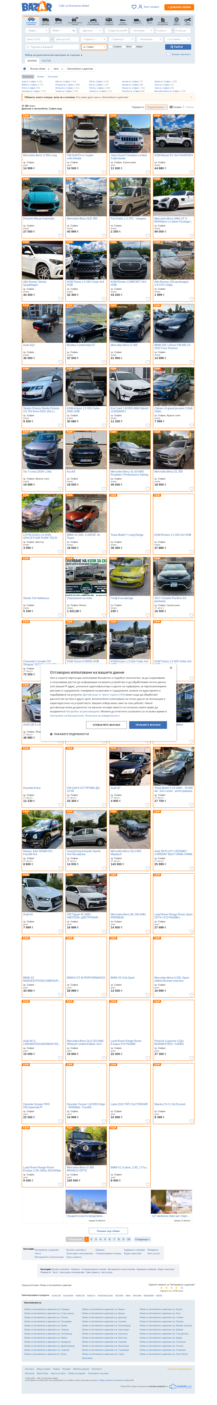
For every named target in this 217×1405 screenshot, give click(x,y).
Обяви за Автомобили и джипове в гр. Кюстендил (105, 1330)
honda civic (80, 1295)
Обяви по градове (76, 1373)
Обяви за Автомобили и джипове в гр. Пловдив (46, 1309)
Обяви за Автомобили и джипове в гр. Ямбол (45, 1338)
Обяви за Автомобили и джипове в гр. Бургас (161, 1309)
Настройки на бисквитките (67, 715)
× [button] (171, 668)
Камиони (100, 1250)
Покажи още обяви (108, 1231)
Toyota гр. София (66, 91)
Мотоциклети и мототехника (49, 1257)
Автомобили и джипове (80, 68)
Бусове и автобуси (76, 1250)
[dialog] (108, 702)
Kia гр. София (99, 85)
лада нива (137, 1295)
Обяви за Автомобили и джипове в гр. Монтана (104, 1338)
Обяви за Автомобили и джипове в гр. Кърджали (47, 1342)
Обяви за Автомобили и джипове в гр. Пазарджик (48, 1321)
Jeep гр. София (164, 88)
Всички (40, 76)
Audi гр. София (32, 81)
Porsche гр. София (133, 91)
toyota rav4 (56, 1295)
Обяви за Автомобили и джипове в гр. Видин (161, 1338)
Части (38, 1253)
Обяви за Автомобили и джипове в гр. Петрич (161, 1346)
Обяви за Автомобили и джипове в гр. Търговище (105, 1350)
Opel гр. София (65, 81)
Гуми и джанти (73, 1257)
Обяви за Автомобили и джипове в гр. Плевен (46, 1317)
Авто (57, 68)
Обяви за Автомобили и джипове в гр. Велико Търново (166, 1325)
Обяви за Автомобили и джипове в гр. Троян (45, 1354)
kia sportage (68, 1295)
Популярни (28, 76)
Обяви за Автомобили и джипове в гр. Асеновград (48, 1334)
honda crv (91, 1295)
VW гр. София (99, 81)
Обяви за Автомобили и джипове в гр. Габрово (46, 1330)
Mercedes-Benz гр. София (169, 91)
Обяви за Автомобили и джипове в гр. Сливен (161, 1317)
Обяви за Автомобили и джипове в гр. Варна (103, 1309)
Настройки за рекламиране (83, 711)
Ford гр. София (99, 88)
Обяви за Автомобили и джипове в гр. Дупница (104, 1317)
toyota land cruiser (105, 1295)
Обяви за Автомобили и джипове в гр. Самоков (46, 1350)
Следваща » (142, 1239)
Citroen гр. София (100, 91)
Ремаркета (152, 1250)
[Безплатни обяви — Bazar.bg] (37, 7)
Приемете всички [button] (148, 724)
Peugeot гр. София (67, 85)
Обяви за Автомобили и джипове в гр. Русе (160, 1313)
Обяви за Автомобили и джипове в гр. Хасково (104, 1321)
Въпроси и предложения (180, 1369)
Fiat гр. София (31, 88)
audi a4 (159, 1295)
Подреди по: (138, 107)
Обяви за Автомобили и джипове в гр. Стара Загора (49, 1313)
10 (128, 1239)
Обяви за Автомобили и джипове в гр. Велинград (105, 1346)
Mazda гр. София (132, 85)
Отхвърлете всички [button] (106, 724)
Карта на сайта (58, 1373)
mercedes (119, 1295)
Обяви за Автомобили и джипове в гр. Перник (161, 1321)
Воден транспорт (133, 1253)
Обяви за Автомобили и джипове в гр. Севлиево (163, 1350)
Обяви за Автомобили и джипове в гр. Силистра (163, 1342)
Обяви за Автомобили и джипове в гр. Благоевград (106, 1325)
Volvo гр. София (164, 85)
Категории (53, 76)
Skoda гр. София (165, 81)
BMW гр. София (32, 85)
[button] (69, 734)
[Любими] (134, 7)
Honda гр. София (132, 81)
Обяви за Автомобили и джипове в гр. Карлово (104, 1342)
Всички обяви (38, 68)
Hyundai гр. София (34, 91)
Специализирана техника (108, 1253)
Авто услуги (153, 1253)
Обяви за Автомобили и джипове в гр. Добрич (161, 1330)
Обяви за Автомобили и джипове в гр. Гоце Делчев (164, 1334)
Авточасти (97, 1369)
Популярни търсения (98, 1373)
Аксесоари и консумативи (79, 1253)
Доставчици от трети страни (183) (104, 694)
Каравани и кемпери (134, 1250)
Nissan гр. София (133, 88)
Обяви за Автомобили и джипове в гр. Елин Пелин (164, 1354)
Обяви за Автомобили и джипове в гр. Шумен (45, 1325)
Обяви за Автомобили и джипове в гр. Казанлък (105, 1334)
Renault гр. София (67, 88)
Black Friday (42, 1373)
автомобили (149, 1295)
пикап (128, 1295)
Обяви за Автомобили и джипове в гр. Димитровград (49, 1346)
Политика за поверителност (102, 715)
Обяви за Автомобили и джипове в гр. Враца (103, 1313)
